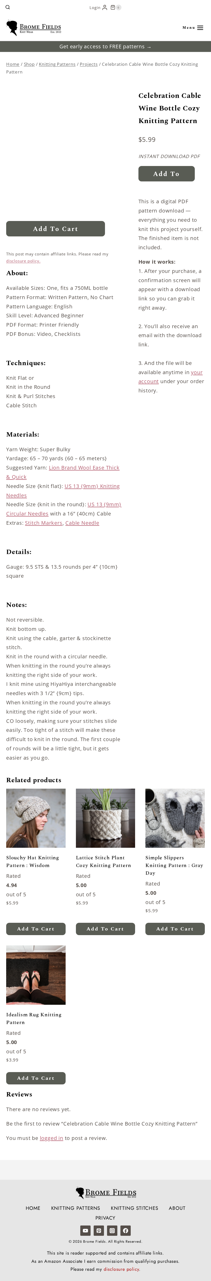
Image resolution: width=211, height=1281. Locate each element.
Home (33, 1208)
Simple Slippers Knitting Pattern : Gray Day (174, 865)
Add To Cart (55, 229)
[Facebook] (125, 1230)
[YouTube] (85, 1230)
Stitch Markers (43, 522)
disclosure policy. (23, 260)
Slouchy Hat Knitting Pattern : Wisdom (32, 861)
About (177, 1208)
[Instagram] (112, 1230)
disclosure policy (121, 1269)
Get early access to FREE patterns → (105, 46)
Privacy (105, 1217)
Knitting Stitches (134, 1208)
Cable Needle (82, 522)
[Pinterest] (99, 1230)
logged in (51, 1138)
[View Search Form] (7, 7)
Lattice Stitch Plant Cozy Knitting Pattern (103, 861)
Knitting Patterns (75, 1208)
